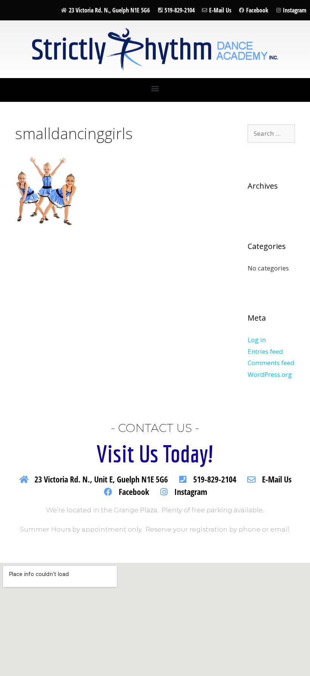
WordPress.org (270, 374)
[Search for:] (271, 133)
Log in (257, 339)
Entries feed (265, 351)
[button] (155, 88)
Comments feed (271, 362)
